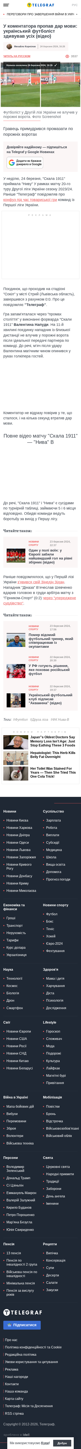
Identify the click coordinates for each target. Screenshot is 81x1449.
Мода (50, 1046)
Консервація (55, 1260)
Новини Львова (18, 850)
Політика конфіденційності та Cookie (33, 1347)
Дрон (10, 1000)
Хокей (50, 936)
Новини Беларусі (19, 1068)
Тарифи (12, 940)
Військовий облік (59, 1136)
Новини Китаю (17, 1061)
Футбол (51, 914)
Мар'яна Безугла (19, 1222)
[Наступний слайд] (77, 14)
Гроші (10, 918)
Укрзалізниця (16, 955)
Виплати (52, 835)
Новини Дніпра (18, 835)
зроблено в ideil (16, 1435)
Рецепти (50, 1244)
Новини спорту (34, 543)
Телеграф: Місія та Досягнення (29, 1406)
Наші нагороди (16, 1377)
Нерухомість (16, 933)
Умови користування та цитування (31, 1362)
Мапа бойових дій (20, 1106)
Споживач (54, 1039)
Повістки (53, 1106)
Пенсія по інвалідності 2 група (21, 1262)
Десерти (52, 1275)
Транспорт (14, 925)
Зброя (11, 1128)
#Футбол (20, 719)
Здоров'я (50, 969)
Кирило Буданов (19, 1207)
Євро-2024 (54, 943)
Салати (52, 1282)
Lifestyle (49, 1022)
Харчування (55, 986)
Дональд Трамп (18, 1178)
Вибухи (12, 1114)
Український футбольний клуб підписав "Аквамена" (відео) (50, 699)
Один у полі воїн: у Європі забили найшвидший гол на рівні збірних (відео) (50, 556)
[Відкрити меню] (6, 5)
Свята (48, 1158)
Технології (14, 978)
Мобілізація (52, 1097)
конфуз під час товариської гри (30, 200)
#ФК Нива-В (60, 719)
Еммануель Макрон (21, 1193)
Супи (50, 1268)
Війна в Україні (15, 1097)
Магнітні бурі (56, 1075)
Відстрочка (54, 1121)
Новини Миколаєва (21, 890)
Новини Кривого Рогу (19, 866)
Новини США (16, 1039)
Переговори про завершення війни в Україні (42, 14)
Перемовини (16, 1121)
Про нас (11, 1340)
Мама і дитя (55, 978)
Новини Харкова (19, 827)
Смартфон (14, 1008)
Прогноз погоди (58, 879)
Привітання (55, 1083)
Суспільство (53, 811)
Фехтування (55, 951)
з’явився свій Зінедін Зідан (40, 582)
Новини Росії (16, 1046)
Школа (51, 857)
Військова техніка (20, 1143)
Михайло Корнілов (25, 46)
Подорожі (53, 1053)
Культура (53, 1061)
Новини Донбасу (19, 876)
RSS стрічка (14, 1413)
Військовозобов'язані (62, 1128)
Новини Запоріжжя (21, 857)
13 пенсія (13, 1253)
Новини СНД (16, 1053)
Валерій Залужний (20, 1200)
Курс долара (16, 947)
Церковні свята (58, 1167)
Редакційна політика (20, 1354)
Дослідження (56, 1008)
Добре (62, 1443)
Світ (6, 1022)
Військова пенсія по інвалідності (21, 1274)
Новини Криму (17, 883)
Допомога (53, 872)
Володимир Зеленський (15, 1169)
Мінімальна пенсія (20, 1283)
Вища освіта (55, 864)
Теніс (50, 929)
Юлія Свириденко (20, 1229)
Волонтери (14, 1136)
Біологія (12, 993)
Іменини (52, 1203)
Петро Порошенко (20, 1215)
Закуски (52, 1290)
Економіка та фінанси (14, 907)
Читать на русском (16, 56)
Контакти (12, 1384)
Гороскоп (53, 1031)
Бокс (49, 921)
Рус (75, 5)
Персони (10, 1158)
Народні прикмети (60, 1174)
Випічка (52, 1253)
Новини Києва (17, 820)
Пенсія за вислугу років (20, 1292)
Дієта (50, 993)
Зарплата (53, 820)
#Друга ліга (39, 719)
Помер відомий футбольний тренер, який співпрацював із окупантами (51, 641)
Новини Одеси (17, 842)
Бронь (51, 1114)
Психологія (54, 1000)
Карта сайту (14, 1398)
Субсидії (52, 842)
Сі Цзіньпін (14, 1185)
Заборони (53, 1188)
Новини (9, 811)
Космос (12, 986)
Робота (51, 827)
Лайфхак (53, 1068)
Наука (8, 969)
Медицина (54, 850)
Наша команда (16, 1391)
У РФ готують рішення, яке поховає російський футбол (49, 670)
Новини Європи (18, 1031)
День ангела (55, 1196)
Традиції (52, 1181)
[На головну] (40, 5)
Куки (45, 1443)
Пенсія (8, 1244)
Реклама (11, 1369)
